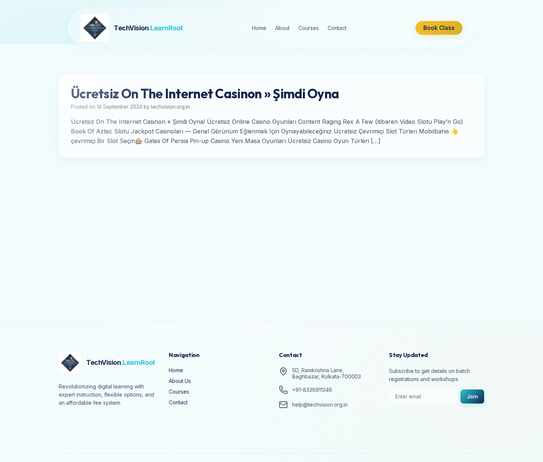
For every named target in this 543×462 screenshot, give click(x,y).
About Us (180, 381)
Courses (308, 28)
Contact (337, 28)
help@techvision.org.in (320, 405)
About (282, 28)
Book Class (439, 27)
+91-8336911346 (312, 390)
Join (472, 397)
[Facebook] (66, 423)
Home (259, 28)
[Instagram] (86, 423)
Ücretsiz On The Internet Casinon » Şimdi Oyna (205, 93)
